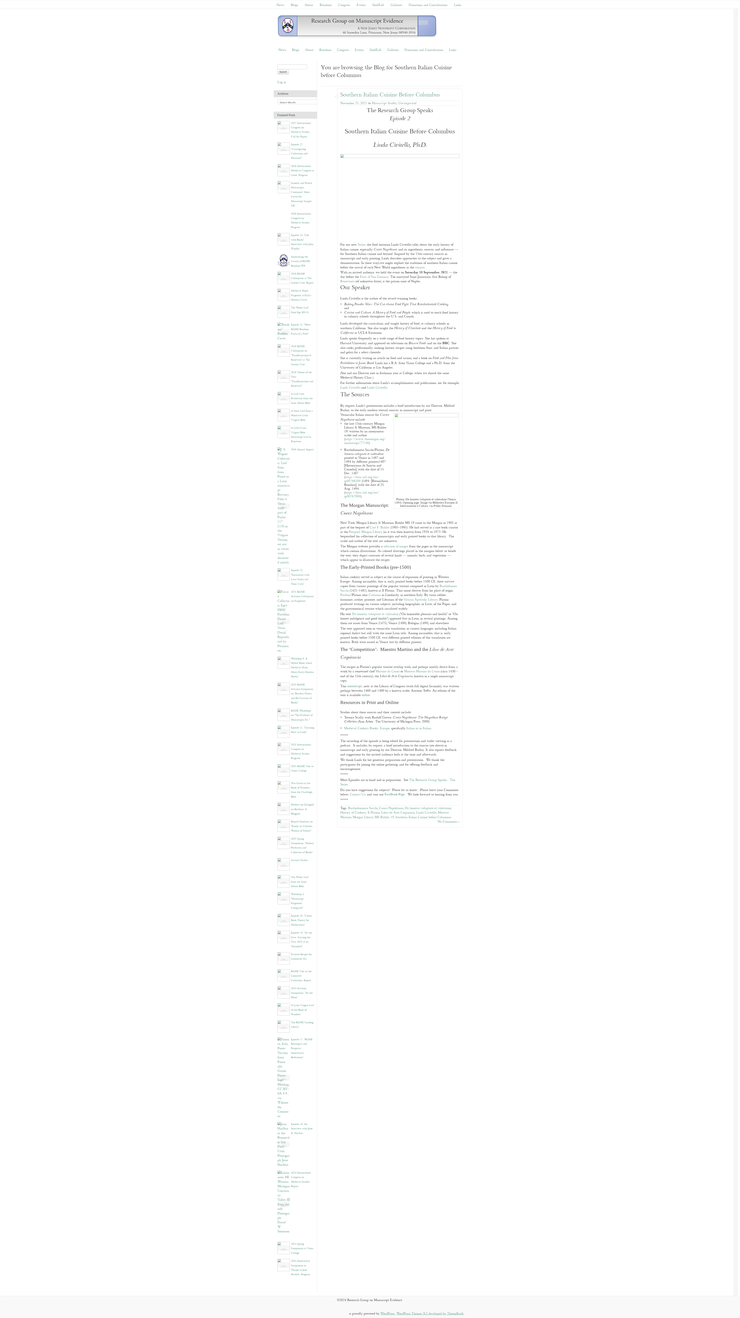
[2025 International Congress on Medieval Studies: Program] (284, 748)
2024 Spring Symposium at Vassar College (302, 1248)
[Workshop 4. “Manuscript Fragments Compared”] (284, 898)
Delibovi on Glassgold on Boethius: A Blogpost (302, 809)
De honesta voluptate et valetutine (428, 808)
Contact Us (357, 794)
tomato (420, 267)
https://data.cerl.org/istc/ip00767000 (361, 494)
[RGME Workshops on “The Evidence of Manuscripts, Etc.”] (284, 714)
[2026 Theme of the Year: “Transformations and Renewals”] (284, 376)
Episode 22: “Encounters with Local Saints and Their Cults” (300, 577)
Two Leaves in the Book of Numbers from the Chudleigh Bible (301, 790)
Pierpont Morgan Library (365, 532)
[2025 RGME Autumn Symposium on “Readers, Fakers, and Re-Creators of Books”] (284, 688)
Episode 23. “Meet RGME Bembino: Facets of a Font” (301, 329)
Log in (282, 82)
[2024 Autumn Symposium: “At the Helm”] (284, 992)
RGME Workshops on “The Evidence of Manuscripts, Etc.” (302, 715)
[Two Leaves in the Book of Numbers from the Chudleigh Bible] (284, 787)
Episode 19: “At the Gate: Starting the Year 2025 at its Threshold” (301, 939)
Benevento (347, 281)
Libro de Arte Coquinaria (398, 812)
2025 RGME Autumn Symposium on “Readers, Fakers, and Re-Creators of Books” (302, 694)
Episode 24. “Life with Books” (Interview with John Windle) (302, 242)
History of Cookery (353, 812)
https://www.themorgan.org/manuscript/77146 (364, 441)
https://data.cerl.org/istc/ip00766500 (361, 479)
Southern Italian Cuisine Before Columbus (390, 94)
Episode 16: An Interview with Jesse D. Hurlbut (302, 1128)
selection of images (395, 546)
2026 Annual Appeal (302, 449)
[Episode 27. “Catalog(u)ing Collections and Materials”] (284, 148)
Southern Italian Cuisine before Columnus (423, 817)
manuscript (354, 686)
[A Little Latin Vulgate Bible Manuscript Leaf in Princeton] (284, 431)
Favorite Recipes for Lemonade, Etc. (301, 956)
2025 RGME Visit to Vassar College (302, 768)
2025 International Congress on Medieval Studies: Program (301, 751)
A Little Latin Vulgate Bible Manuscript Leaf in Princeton (301, 435)
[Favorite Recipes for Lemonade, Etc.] (284, 958)
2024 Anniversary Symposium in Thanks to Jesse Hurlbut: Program (300, 1268)
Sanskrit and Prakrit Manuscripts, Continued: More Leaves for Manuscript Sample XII (301, 194)
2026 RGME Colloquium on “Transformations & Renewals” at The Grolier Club (301, 355)
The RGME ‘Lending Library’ (302, 1024)
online (366, 695)
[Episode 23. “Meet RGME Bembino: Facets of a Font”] (284, 331)
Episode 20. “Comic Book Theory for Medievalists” (301, 920)
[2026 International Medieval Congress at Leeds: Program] (284, 169)
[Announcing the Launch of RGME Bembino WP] (284, 260)
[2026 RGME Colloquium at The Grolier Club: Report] (284, 277)
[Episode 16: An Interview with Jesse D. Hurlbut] (284, 1144)
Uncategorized (407, 103)
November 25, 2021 (353, 103)
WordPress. (387, 1313)
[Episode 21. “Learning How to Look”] (284, 731)
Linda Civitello (350, 387)
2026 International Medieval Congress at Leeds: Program (302, 170)
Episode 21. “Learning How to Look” (302, 730)
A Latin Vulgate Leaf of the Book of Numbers (302, 1009)
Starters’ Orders (299, 860)
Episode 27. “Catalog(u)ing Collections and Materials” (299, 151)
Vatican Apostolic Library (421, 599)
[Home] (357, 27)
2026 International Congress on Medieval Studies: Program (301, 220)
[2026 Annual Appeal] (284, 506)
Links (457, 5)
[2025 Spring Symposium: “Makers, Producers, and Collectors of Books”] (284, 842)
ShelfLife (378, 5)
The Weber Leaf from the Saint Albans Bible (299, 881)
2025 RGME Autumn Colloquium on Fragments (302, 596)
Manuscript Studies (384, 103)
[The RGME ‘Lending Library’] (284, 1026)
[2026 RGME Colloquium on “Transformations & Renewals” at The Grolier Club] (284, 350)
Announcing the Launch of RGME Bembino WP (300, 261)
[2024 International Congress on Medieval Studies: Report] (284, 1204)
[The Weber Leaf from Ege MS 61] (284, 311)
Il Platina (374, 812)
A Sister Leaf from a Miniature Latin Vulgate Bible (302, 415)
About (309, 5)
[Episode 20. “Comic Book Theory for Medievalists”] (284, 919)
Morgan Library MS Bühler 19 (373, 817)
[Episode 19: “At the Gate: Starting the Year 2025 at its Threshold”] (284, 936)
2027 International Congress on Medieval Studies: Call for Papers (301, 130)
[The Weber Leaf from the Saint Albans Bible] (284, 881)
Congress (344, 5)
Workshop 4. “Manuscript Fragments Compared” (298, 901)
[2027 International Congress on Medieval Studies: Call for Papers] (284, 126)
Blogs (294, 5)
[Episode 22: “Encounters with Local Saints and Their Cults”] (284, 574)
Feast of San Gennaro (374, 277)
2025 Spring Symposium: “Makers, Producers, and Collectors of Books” (302, 845)
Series (361, 244)
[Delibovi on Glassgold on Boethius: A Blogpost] (284, 808)
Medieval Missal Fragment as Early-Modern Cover (301, 295)
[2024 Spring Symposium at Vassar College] (284, 1247)
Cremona (375, 595)
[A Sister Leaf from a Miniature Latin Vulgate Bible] (284, 414)
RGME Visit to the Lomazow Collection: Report (301, 976)
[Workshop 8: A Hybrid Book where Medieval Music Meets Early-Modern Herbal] (284, 662)
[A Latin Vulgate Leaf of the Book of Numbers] (284, 1009)
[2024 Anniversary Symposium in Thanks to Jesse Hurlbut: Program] (284, 1264)
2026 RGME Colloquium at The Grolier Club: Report (302, 278)
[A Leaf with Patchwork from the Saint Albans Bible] (284, 397)
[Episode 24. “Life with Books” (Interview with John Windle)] (284, 239)
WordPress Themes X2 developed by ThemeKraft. (430, 1313)
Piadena (345, 595)
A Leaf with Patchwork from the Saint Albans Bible (302, 398)
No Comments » (448, 821)
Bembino (326, 5)
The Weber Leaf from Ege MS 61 (300, 310)
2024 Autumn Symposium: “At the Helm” (302, 992)
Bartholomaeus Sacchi (363, 808)
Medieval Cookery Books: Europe (366, 728)
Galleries (396, 5)
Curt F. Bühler (379, 527)
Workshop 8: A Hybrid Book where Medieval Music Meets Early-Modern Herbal (302, 667)
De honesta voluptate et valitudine (375, 614)
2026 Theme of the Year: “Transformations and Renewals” (302, 379)
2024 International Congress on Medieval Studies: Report (301, 1179)
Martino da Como (387, 671)
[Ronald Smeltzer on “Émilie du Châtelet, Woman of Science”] (284, 825)
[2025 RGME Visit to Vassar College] (284, 770)
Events (361, 5)
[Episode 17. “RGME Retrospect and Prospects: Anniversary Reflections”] (284, 1077)
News (280, 5)
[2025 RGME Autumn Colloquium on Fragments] (284, 621)
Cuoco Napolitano (391, 808)
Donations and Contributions (428, 5)
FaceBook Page (395, 794)
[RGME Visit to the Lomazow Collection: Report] (284, 975)
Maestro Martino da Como (422, 671)
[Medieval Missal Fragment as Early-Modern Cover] (284, 294)
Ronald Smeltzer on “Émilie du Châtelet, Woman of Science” (302, 826)
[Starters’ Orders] (284, 864)
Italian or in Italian (418, 728)
